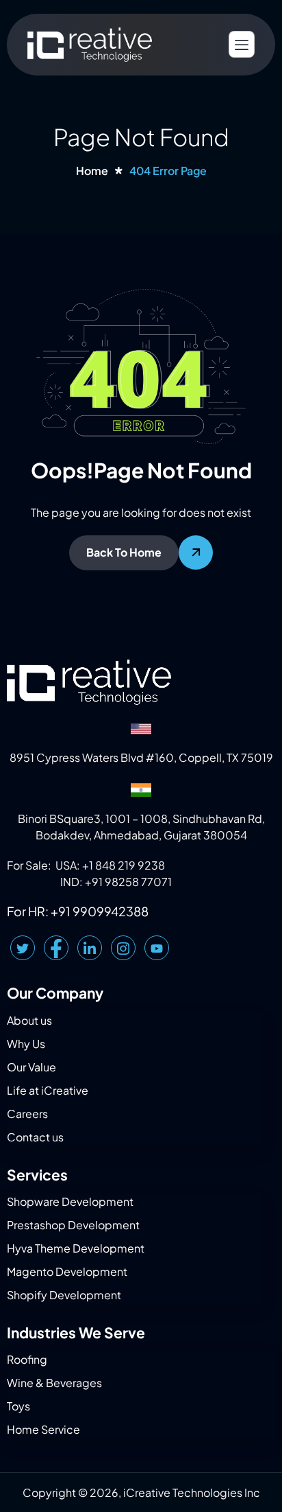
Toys (18, 1406)
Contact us (35, 1137)
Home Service (43, 1429)
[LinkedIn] (89, 947)
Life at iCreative (47, 1090)
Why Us (26, 1043)
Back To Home (124, 552)
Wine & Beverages (54, 1382)
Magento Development (67, 1271)
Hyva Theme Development (75, 1248)
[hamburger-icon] (242, 44)
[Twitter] (22, 947)
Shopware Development (70, 1201)
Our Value (31, 1067)
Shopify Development (64, 1295)
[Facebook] (56, 947)
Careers (27, 1113)
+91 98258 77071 (128, 881)
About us (29, 1020)
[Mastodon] (156, 947)
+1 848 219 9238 (123, 865)
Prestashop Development (73, 1225)
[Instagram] (123, 947)
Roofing (27, 1359)
